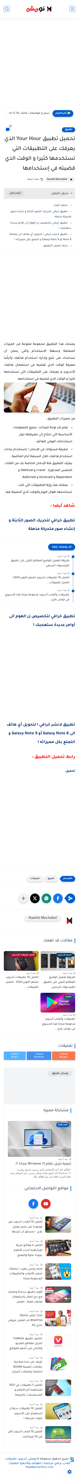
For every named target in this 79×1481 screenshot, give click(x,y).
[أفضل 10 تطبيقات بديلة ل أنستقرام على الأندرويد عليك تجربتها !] (58, 1411)
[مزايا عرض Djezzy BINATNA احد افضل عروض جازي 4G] (58, 1318)
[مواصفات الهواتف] (39, 1474)
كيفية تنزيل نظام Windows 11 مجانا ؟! (43, 1164)
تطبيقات (35, 878)
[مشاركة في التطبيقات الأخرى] (23, 898)
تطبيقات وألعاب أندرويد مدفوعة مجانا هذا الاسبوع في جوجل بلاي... (37, 597)
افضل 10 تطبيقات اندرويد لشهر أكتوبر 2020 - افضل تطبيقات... (40, 580)
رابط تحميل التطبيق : (55, 245)
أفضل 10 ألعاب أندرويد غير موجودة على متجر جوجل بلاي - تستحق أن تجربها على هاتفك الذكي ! (25, 1228)
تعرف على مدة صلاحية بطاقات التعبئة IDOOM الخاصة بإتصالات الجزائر (27, 1367)
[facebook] (33, 1204)
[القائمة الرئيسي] (72, 9)
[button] (58, 898)
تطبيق (68, 129)
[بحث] (7, 9)
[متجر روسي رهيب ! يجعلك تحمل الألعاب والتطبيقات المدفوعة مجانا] (58, 1271)
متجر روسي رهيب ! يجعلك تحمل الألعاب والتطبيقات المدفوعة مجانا (25, 1274)
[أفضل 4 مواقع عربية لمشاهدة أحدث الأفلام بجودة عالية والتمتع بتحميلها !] (58, 1248)
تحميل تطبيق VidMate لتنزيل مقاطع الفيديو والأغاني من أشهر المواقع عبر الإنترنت (25, 1344)
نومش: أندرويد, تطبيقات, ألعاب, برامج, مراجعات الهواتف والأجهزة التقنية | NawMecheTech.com (37, 1463)
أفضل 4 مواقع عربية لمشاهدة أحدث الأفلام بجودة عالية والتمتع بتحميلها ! (28, 1251)
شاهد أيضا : (60, 205)
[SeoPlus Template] (72, 1459)
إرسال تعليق (60, 1073)
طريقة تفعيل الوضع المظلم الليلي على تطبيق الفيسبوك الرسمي (40, 563)
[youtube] (46, 1204)
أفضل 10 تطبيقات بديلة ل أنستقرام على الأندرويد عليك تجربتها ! (25, 1413)
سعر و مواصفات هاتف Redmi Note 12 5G (28, 113)
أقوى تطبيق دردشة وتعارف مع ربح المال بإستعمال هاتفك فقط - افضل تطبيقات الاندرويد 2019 (25, 1298)
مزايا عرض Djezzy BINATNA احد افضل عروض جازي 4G (25, 1320)
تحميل (70, 771)
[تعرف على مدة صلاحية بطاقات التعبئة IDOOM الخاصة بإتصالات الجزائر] (58, 1364)
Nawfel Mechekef (57, 179)
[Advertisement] (39, 65)
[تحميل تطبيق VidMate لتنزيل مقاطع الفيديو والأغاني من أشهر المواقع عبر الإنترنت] (58, 1341)
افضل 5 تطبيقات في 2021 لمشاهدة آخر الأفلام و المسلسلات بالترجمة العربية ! (25, 1391)
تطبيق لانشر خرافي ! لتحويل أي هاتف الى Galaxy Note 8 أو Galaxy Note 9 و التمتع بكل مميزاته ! (41, 734)
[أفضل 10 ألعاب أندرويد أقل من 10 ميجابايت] (58, 1434)
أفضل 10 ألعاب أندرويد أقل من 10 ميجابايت (25, 1434)
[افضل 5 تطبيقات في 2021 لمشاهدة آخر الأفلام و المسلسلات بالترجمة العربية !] (58, 1388)
